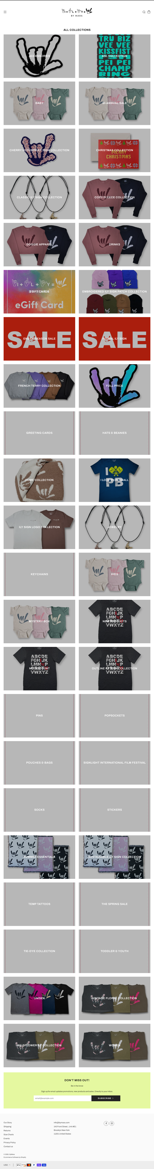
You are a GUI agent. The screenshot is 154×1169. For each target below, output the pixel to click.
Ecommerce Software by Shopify (15, 1157)
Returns (7, 1130)
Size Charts (9, 1134)
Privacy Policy (10, 1142)
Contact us (8, 1146)
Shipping (7, 1127)
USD (6, 1165)
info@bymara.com (62, 1123)
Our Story (8, 1123)
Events (7, 1138)
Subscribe (104, 1098)
